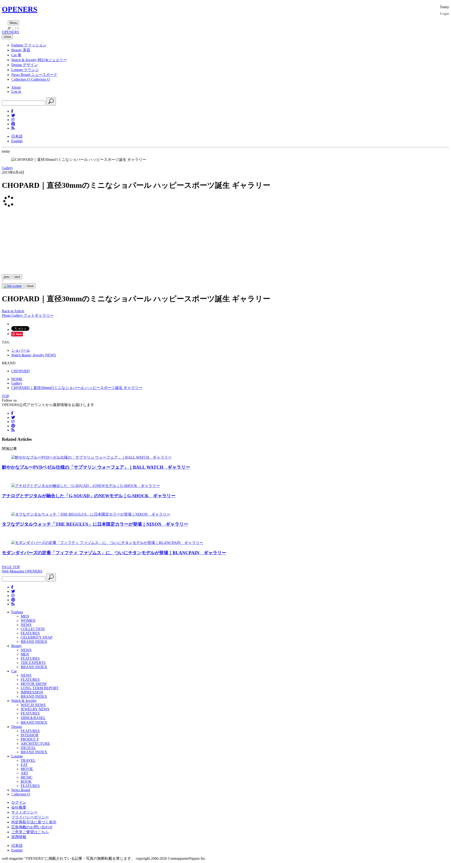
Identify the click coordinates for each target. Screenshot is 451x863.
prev (7, 277)
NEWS (26, 625)
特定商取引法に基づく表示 (33, 822)
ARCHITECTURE (35, 744)
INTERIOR (30, 735)
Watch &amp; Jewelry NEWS (33, 355)
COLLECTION (33, 629)
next (17, 277)
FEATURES (30, 633)
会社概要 (18, 807)
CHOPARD (20, 371)
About (16, 87)
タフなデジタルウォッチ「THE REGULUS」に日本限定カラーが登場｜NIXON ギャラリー (95, 524)
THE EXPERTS (33, 663)
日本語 (17, 136)
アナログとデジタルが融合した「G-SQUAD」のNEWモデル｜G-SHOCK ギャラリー (88, 495)
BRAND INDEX (34, 642)
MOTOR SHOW (34, 684)
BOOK (26, 782)
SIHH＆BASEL (33, 718)
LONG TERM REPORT (39, 688)
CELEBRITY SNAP (36, 637)
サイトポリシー (24, 812)
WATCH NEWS (33, 705)
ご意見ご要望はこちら (30, 832)
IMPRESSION (32, 692)
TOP (5, 396)
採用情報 (18, 837)
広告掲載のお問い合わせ (32, 827)
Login (444, 13)
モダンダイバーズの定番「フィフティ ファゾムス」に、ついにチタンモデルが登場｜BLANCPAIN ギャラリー (114, 552)
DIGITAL (28, 748)
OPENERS (19, 9)
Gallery (7, 168)
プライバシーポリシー (30, 817)
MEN (25, 616)
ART (24, 773)
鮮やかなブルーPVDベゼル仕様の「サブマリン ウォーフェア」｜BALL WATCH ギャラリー (96, 467)
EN (17, 28)
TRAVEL (28, 760)
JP (9, 28)
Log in (16, 92)
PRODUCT (30, 739)
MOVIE (27, 769)
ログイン (18, 802)
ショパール (20, 350)
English (17, 141)
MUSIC (27, 777)
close (30, 286)
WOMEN (28, 620)
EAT (24, 765)
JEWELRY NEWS (35, 709)
